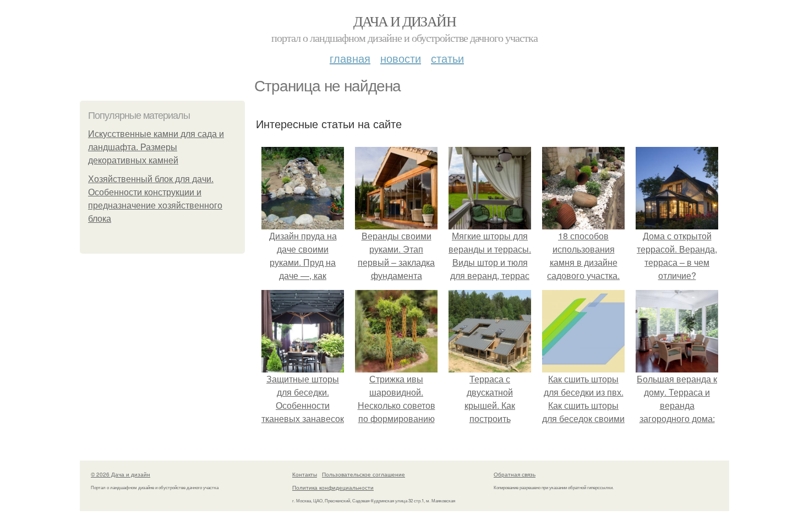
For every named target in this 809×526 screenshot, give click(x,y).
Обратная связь (514, 474)
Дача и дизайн (404, 21)
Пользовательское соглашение (363, 474)
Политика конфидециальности (333, 487)
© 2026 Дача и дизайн (120, 474)
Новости (400, 58)
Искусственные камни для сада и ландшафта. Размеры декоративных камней (156, 147)
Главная (350, 58)
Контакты (304, 474)
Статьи (447, 58)
